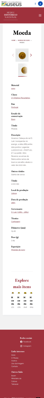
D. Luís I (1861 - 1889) (20, 212)
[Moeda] (12, 293)
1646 (25, 307)
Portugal (14, 107)
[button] (31, 55)
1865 (13, 203)
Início (13, 355)
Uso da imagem (17, 363)
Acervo (14, 361)
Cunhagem (15, 221)
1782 (19, 307)
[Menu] (40, 15)
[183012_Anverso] (22, 55)
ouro (13, 88)
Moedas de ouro (18, 250)
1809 (31, 307)
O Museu (14, 358)
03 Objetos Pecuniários (20, 98)
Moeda (12, 300)
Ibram (13, 376)
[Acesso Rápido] (35, 3)
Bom (13, 119)
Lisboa (14, 193)
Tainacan (14, 384)
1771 (12, 307)
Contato (14, 366)
